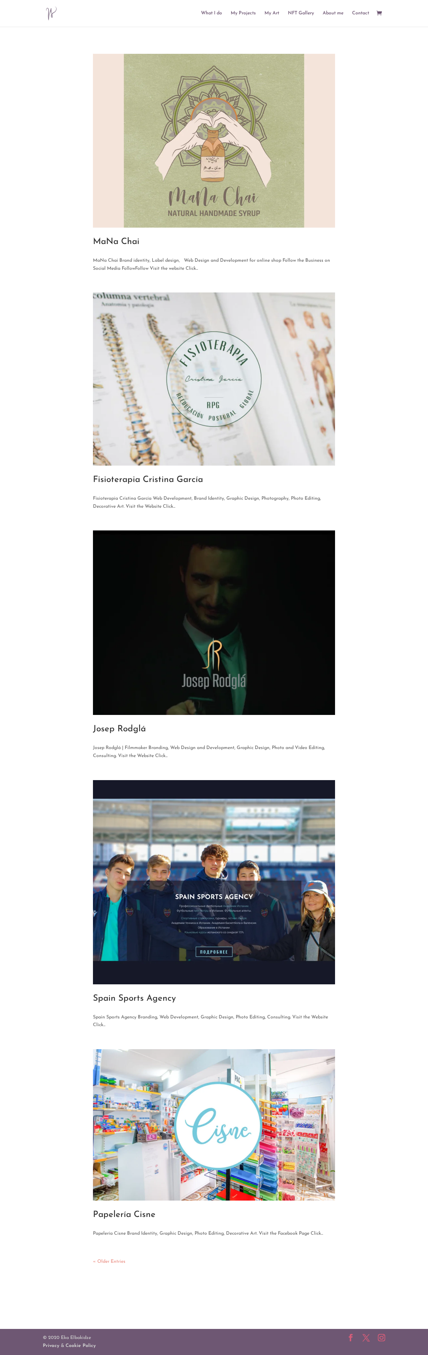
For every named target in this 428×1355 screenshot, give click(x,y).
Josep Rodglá (119, 729)
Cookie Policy (81, 1345)
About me (333, 13)
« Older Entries (109, 1261)
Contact (360, 13)
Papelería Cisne (124, 1214)
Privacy (52, 1345)
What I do (211, 13)
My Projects (243, 13)
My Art (271, 13)
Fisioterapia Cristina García (148, 479)
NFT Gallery (301, 13)
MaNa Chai (116, 241)
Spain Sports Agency (134, 998)
